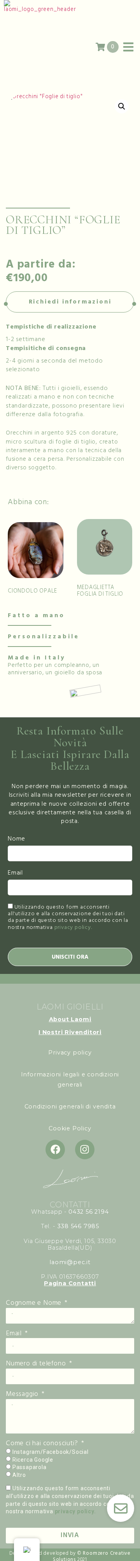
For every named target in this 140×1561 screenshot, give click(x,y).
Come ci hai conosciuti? (43, 1443)
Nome (16, 839)
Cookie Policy (70, 1128)
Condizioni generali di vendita (70, 1106)
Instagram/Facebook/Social (50, 1452)
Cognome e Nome (34, 1303)
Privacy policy (69, 1052)
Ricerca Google (32, 1460)
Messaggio (23, 1394)
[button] (122, 106)
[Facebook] (55, 1149)
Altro (19, 1475)
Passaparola (29, 1467)
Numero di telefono (37, 1364)
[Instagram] (84, 1149)
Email (15, 873)
